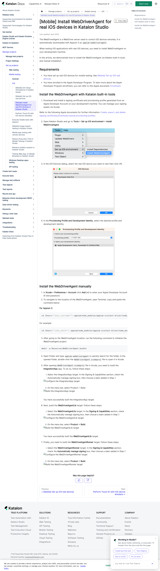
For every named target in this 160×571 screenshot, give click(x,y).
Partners (129, 530)
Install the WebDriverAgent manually (145, 26)
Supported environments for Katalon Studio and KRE (17, 20)
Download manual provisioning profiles (76, 115)
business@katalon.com (34, 557)
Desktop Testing (47, 534)
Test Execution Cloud (21, 530)
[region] (80, 565)
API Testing (44, 526)
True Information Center (79, 518)
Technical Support (105, 526)
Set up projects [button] (12, 65)
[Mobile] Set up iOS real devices (23, 97)
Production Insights (20, 534)
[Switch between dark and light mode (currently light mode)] (156, 4)
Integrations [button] (7, 223)
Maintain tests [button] (8, 218)
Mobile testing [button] (14, 74)
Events (128, 522)
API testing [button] (13, 167)
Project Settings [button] (12, 61)
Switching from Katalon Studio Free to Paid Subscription (17, 237)
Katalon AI (44, 518)
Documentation (103, 518)
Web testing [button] (14, 70)
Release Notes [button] (50, 4)
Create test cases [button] (9, 171)
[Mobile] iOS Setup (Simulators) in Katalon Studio (25, 90)
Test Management (19, 526)
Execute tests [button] (8, 176)
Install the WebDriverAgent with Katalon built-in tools (145, 20)
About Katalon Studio (11, 10)
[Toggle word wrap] (120, 315)
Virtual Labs (73, 522)
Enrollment (115, 86)
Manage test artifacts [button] (11, 180)
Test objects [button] (7, 185)
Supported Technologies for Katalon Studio (17, 26)
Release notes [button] (8, 15)
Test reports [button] (7, 189)
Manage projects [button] (9, 52)
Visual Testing (45, 538)
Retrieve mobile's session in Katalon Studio (23, 148)
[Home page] (42, 11)
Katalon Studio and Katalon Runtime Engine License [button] (17, 37)
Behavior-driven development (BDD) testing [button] (17, 199)
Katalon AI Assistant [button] (10, 43)
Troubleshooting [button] (9, 227)
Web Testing (45, 522)
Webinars (72, 530)
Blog (70, 526)
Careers (128, 534)
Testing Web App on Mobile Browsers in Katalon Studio (23, 155)
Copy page (120, 21)
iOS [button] (13, 83)
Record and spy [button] (9, 194)
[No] (88, 480)
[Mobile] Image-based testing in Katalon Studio (22, 127)
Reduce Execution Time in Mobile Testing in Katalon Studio (22, 141)
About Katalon (131, 518)
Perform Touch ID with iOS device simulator (25, 114)
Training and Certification (108, 530)
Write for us (73, 546)
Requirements (140, 15)
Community (101, 522)
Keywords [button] (6, 209)
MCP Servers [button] (7, 47)
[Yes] (79, 480)
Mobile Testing (46, 530)
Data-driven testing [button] (10, 205)
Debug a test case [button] (10, 213)
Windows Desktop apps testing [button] (18, 161)
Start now (143, 3)
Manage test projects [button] (14, 56)
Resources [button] (102, 4)
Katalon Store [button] (8, 231)
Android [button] (15, 79)
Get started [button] (7, 32)
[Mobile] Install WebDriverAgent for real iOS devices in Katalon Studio (24, 106)
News (127, 526)
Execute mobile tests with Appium (22, 121)
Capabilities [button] (34, 4)
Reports (71, 534)
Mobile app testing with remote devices (21, 133)
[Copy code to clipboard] (124, 315)
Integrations (44, 542)
